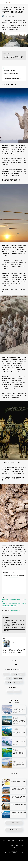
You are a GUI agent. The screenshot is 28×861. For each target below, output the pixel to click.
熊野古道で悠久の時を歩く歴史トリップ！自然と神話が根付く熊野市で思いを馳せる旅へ (19, 764)
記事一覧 (6, 845)
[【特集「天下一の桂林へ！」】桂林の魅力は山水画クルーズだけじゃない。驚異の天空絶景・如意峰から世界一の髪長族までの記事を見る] (7, 731)
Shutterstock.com (13, 610)
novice (22, 845)
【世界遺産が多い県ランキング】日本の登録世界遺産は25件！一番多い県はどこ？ (14, 621)
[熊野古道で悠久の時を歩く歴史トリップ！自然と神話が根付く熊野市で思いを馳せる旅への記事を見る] (7, 763)
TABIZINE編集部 (15, 708)
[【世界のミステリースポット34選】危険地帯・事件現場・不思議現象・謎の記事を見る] (6, 798)
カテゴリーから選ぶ (15, 822)
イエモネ (17, 845)
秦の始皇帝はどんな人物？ (9, 70)
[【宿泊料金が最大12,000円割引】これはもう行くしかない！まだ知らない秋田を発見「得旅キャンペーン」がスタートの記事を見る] (7, 752)
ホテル (8, 678)
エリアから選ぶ (15, 829)
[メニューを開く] (26, 2)
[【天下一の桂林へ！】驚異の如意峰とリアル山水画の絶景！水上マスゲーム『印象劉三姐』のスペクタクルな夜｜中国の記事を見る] (7, 741)
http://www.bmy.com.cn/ (13, 577)
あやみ (11, 15)
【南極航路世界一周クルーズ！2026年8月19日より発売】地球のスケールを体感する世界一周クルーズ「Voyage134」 (19, 711)
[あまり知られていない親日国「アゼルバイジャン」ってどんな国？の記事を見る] (6, 806)
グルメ (14, 674)
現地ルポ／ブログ (17, 678)
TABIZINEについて (6, 840)
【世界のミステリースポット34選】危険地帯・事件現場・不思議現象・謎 (14, 625)
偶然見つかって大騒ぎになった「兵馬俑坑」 (13, 76)
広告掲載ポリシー (7, 842)
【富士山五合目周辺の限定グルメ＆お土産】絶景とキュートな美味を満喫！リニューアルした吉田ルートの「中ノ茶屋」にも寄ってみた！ (18, 782)
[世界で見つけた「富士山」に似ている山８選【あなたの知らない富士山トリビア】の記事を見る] (6, 814)
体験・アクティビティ (18, 682)
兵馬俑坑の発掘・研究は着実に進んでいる (12, 78)
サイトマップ (12, 845)
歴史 (18, 692)
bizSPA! (14, 847)
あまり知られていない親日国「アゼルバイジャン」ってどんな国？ (18, 805)
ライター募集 (21, 842)
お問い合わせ (14, 842)
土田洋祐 (14, 761)
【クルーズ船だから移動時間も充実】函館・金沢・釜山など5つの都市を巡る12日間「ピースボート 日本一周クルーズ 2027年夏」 (19, 722)
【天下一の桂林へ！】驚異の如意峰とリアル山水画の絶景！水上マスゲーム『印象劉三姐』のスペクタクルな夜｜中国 (19, 743)
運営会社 (13, 840)
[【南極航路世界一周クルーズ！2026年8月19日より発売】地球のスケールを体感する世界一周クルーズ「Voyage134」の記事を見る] (7, 709)
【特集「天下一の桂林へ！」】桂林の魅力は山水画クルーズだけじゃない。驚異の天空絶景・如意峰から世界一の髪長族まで (19, 732)
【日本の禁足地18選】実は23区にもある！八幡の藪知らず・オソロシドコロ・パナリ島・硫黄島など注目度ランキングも (14, 629)
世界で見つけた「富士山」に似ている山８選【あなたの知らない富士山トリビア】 (18, 813)
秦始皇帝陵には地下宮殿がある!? (10, 73)
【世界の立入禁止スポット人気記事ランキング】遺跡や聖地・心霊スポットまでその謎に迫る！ (14, 57)
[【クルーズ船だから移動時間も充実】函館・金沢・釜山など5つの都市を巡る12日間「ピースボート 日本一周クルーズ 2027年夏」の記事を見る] (7, 720)
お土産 (21, 674)
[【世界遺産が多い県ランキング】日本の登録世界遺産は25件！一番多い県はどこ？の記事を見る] (6, 790)
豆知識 (8, 682)
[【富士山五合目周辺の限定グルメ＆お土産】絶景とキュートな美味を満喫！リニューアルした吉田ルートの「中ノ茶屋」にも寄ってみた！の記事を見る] (6, 782)
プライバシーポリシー (21, 840)
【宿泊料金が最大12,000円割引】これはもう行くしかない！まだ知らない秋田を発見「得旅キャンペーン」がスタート (19, 754)
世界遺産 (10, 692)
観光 (6, 674)
